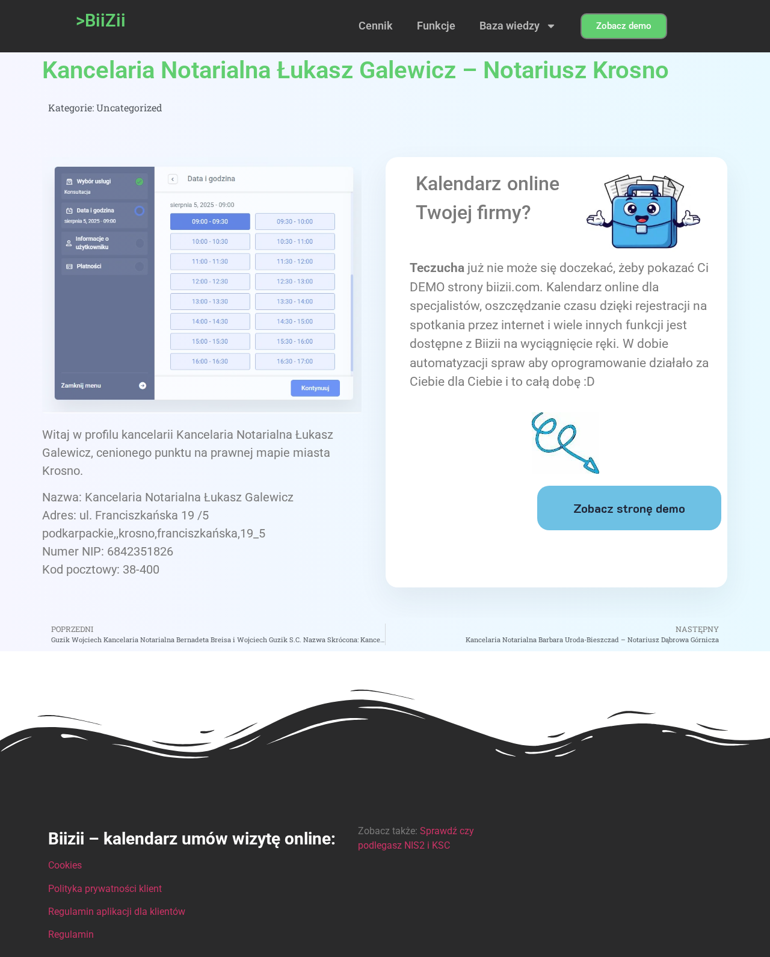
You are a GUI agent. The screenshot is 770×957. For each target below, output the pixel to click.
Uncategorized (129, 107)
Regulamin (71, 934)
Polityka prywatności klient (105, 888)
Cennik (376, 25)
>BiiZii (101, 20)
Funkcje (436, 25)
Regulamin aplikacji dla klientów (116, 911)
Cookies (65, 865)
